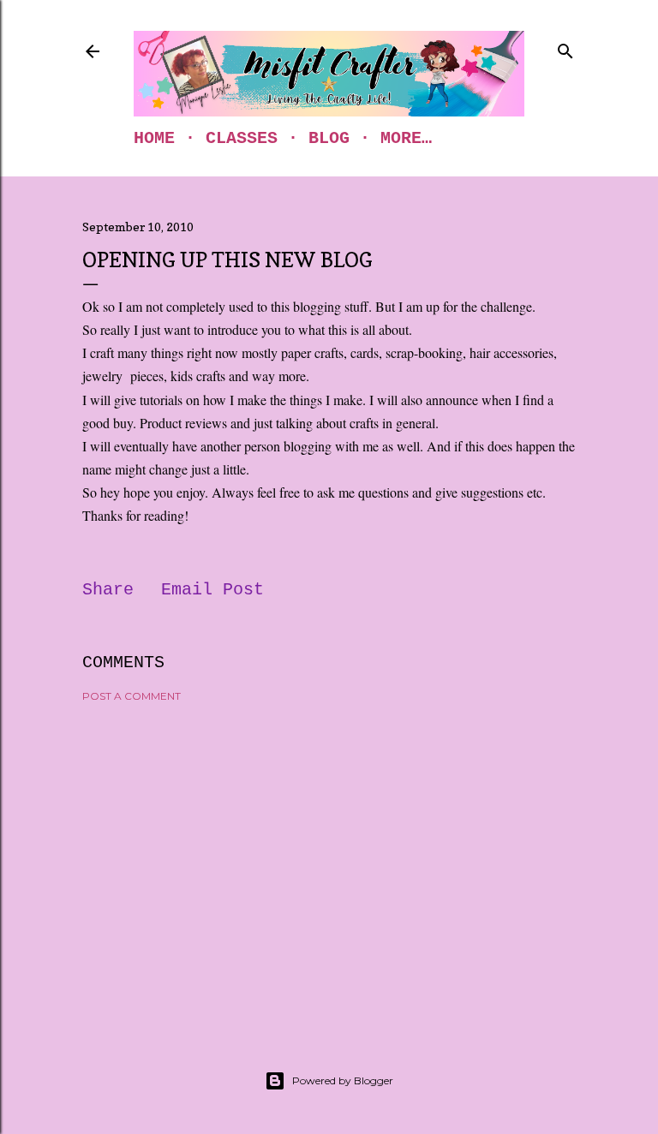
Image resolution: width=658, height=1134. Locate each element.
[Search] (565, 48)
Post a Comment (131, 695)
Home (154, 138)
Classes (242, 138)
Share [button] (108, 590)
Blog (329, 138)
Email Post (212, 590)
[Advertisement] (329, 865)
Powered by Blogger (342, 1080)
